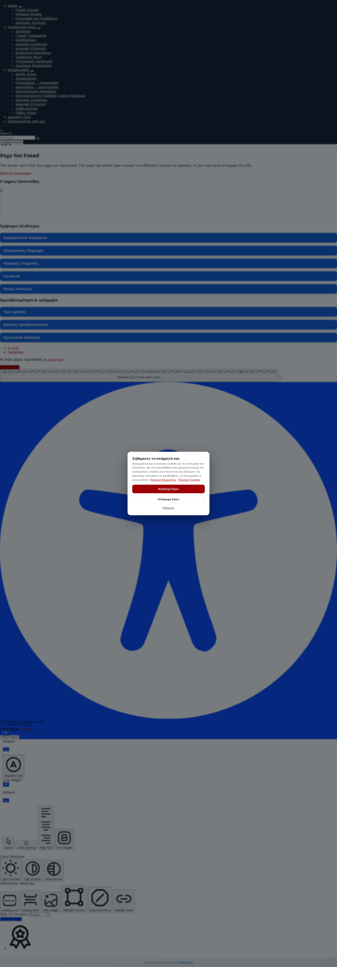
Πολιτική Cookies (189, 479)
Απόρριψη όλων (168, 499)
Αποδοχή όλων (168, 489)
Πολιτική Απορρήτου (163, 479)
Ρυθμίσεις (168, 507)
